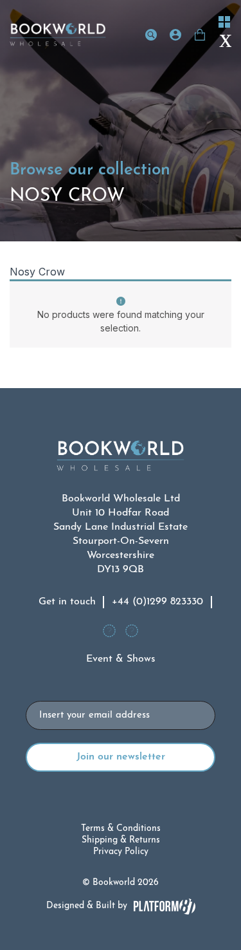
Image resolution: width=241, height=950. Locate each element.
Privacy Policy (120, 852)
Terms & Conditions (121, 829)
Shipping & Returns (121, 840)
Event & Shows (121, 659)
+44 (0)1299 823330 (157, 602)
